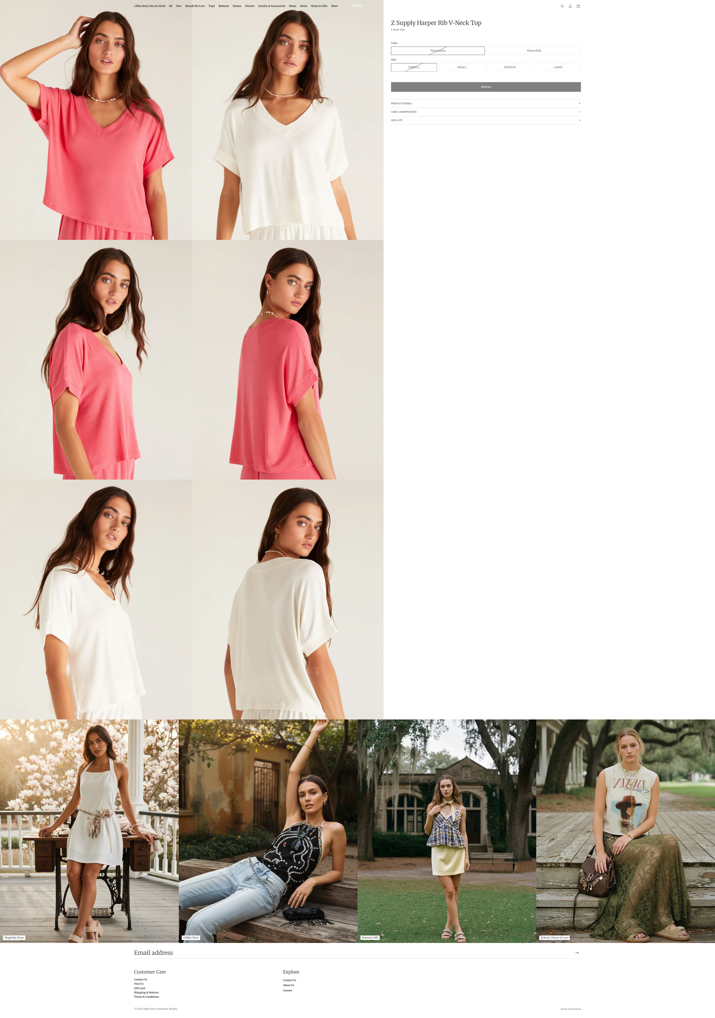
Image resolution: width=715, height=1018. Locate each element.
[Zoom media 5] (96, 599)
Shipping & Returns (146, 992)
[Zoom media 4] (288, 360)
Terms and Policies (571, 1009)
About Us (288, 985)
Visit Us (139, 984)
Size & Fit (396, 120)
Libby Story (149, 1008)
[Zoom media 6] (288, 599)
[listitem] (334, 6)
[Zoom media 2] (288, 120)
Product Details (401, 103)
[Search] (562, 6)
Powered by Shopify (166, 1008)
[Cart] (578, 6)
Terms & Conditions (146, 997)
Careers (287, 990)
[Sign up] (577, 953)
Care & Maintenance (404, 111)
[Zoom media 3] (96, 360)
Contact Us (140, 979)
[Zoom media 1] (96, 120)
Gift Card (139, 988)
